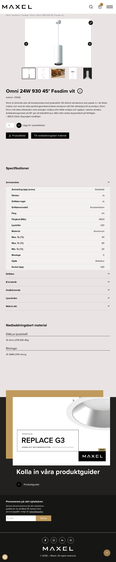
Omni (32, 15)
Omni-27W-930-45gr (19, 340)
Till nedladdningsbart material (50, 135)
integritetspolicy (36, 511)
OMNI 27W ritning (17, 354)
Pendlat (24, 15)
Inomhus (16, 15)
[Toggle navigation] (110, 6)
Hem (8, 15)
